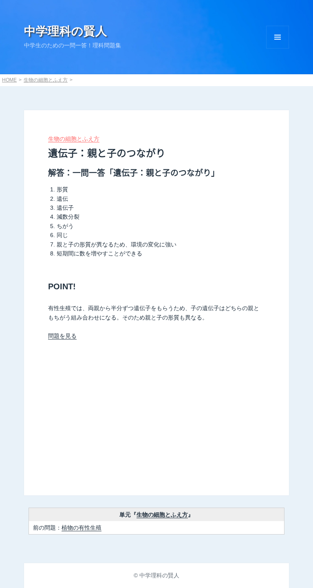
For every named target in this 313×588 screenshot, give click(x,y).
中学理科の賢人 (65, 31)
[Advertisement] (156, 414)
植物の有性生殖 (81, 527)
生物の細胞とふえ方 (46, 80)
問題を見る (62, 336)
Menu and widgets (277, 37)
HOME (9, 80)
